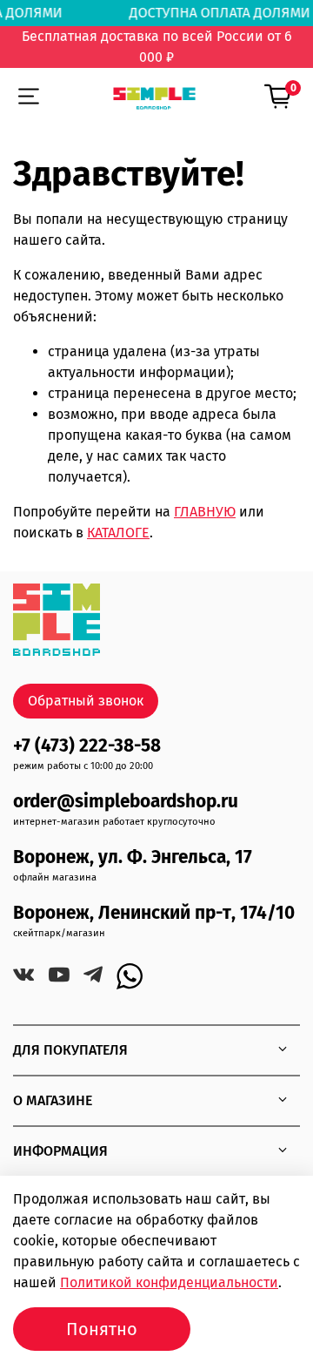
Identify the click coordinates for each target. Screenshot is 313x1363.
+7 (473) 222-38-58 (87, 746)
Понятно (101, 1329)
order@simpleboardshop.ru (125, 802)
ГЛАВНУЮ (205, 511)
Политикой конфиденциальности (169, 1282)
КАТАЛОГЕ (118, 532)
